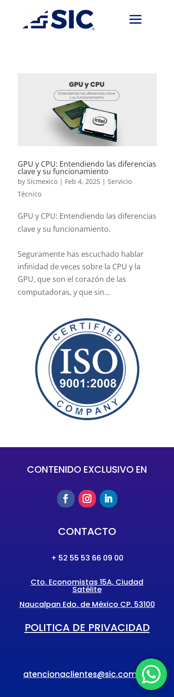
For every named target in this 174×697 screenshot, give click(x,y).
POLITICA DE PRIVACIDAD (87, 627)
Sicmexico (42, 181)
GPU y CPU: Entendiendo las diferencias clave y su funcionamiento (87, 167)
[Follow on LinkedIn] (108, 499)
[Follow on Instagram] (87, 499)
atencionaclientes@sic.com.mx (87, 674)
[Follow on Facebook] (66, 499)
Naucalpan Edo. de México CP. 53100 (87, 604)
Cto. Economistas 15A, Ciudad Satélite (87, 586)
